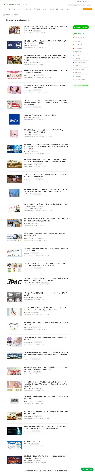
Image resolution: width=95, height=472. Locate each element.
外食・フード (45, 9)
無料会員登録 (87, 8)
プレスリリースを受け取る (82, 85)
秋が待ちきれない (79, 48)
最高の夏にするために (80, 37)
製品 (9, 9)
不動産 (61, 9)
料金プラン (85, 1)
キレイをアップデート (80, 79)
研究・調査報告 (36, 9)
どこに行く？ (78, 55)
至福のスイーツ (78, 58)
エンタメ (67, 9)
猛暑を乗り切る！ (79, 41)
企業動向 (52, 9)
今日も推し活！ (78, 76)
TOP (5, 9)
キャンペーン (21, 9)
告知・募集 (28, 9)
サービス (14, 9)
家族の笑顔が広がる (79, 69)
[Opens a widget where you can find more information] (87, 469)
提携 (57, 9)
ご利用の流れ (79, 1)
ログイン (90, 1)
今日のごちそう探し (79, 65)
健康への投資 (78, 72)
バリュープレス (8, 5)
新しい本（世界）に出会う (81, 62)
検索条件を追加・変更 (81, 27)
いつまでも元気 (78, 44)
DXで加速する (78, 51)
